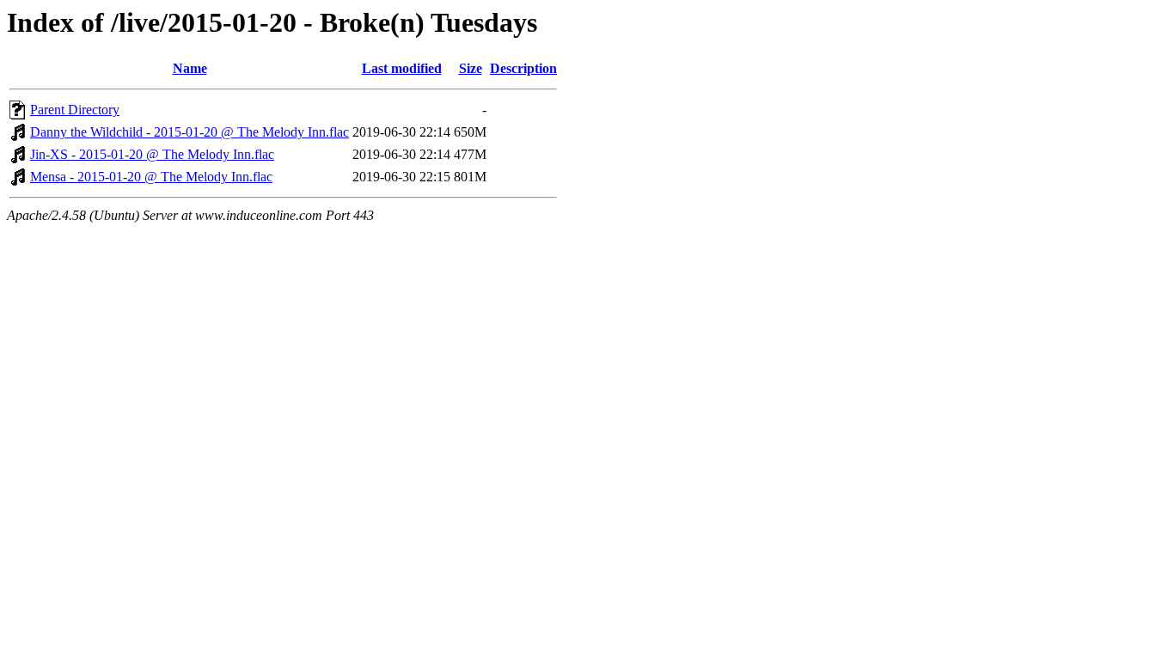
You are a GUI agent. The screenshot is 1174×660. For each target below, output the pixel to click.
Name (190, 68)
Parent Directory (74, 109)
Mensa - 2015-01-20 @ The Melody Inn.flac (151, 176)
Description (523, 68)
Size (470, 68)
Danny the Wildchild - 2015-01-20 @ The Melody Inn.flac (189, 132)
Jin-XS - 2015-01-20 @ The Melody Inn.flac (152, 154)
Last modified (402, 68)
